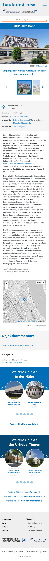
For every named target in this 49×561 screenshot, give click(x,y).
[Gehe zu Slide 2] (17, 414)
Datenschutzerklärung (32, 552)
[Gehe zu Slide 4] (21, 414)
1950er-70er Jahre (20, 116)
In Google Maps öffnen (37, 326)
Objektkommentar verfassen (16, 345)
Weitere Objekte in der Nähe (23, 424)
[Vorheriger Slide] (2, 388)
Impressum (19, 552)
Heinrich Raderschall (21, 120)
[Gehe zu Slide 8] (28, 414)
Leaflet (22, 322)
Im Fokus (5, 527)
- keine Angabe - (19, 126)
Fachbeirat (32, 527)
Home (3, 552)
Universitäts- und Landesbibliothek (20, 163)
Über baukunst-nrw (35, 523)
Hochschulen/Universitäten (12, 362)
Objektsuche (6, 519)
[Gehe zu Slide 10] (31, 414)
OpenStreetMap (32, 322)
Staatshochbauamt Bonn (23, 123)
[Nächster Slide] (46, 388)
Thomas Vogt (42, 66)
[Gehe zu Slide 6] (24, 414)
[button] (42, 87)
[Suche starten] (45, 19)
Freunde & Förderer (35, 530)
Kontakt (10, 552)
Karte (4, 523)
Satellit (40, 282)
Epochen (5, 530)
